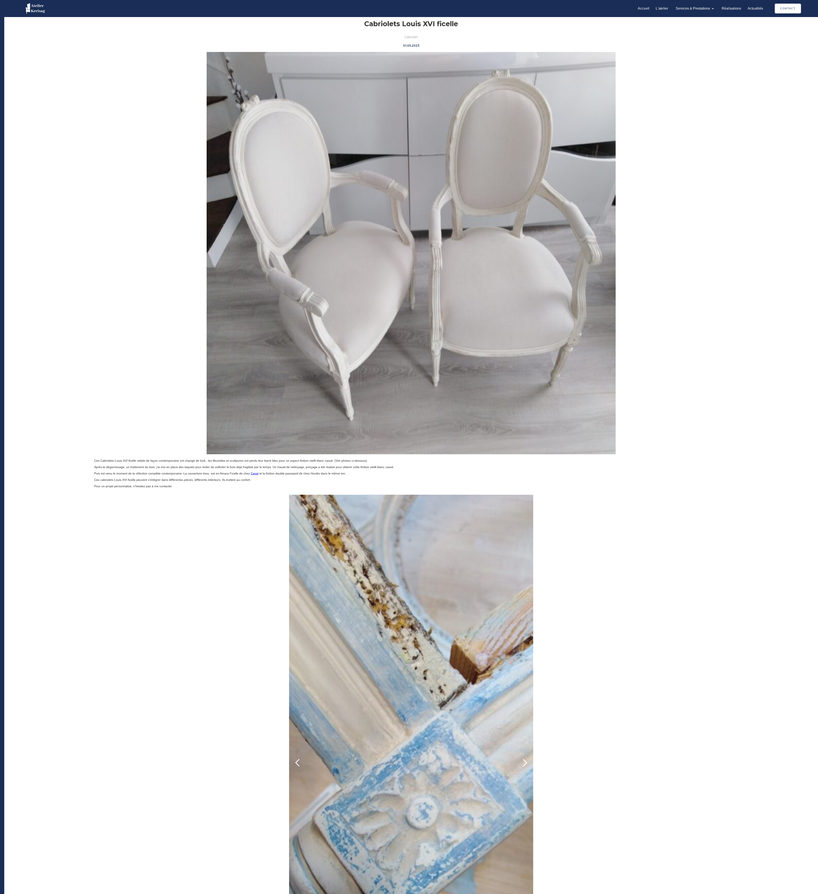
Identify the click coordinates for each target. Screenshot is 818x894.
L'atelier (662, 8)
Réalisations (731, 8)
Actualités (755, 8)
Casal (254, 473)
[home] (35, 8)
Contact (787, 8)
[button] (695, 8)
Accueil (644, 8)
